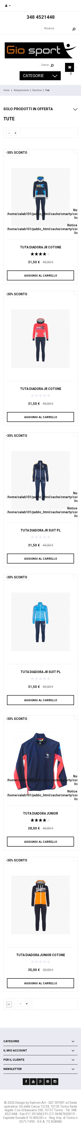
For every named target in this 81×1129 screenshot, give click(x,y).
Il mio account (15, 1050)
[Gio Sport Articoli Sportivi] (40, 50)
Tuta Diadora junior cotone (40, 955)
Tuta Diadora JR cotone (40, 247)
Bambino (37, 90)
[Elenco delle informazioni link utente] (8, 5)
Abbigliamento (21, 90)
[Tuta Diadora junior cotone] (40, 905)
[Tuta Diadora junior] (40, 763)
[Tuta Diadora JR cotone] (40, 197)
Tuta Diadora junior (40, 813)
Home (6, 90)
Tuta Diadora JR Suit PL (40, 530)
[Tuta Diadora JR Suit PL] (40, 480)
